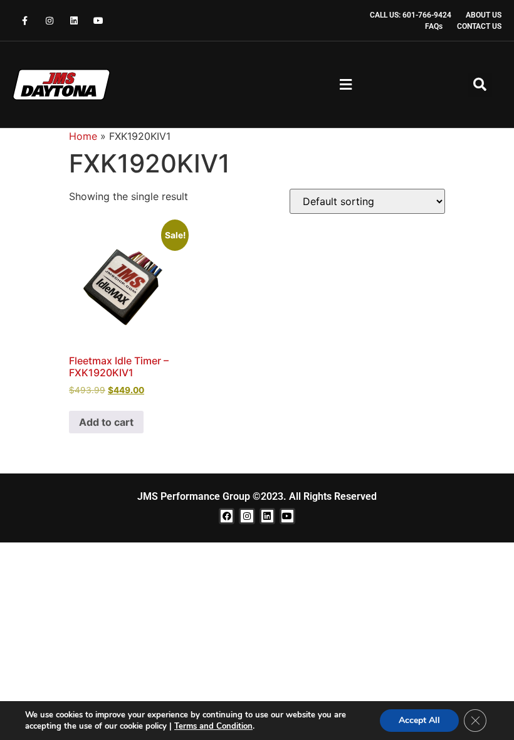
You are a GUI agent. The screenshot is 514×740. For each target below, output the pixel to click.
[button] (345, 85)
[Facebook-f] (25, 20)
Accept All (419, 720)
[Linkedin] (73, 20)
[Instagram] (49, 20)
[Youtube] (99, 20)
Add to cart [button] (106, 422)
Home (83, 136)
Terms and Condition (213, 726)
